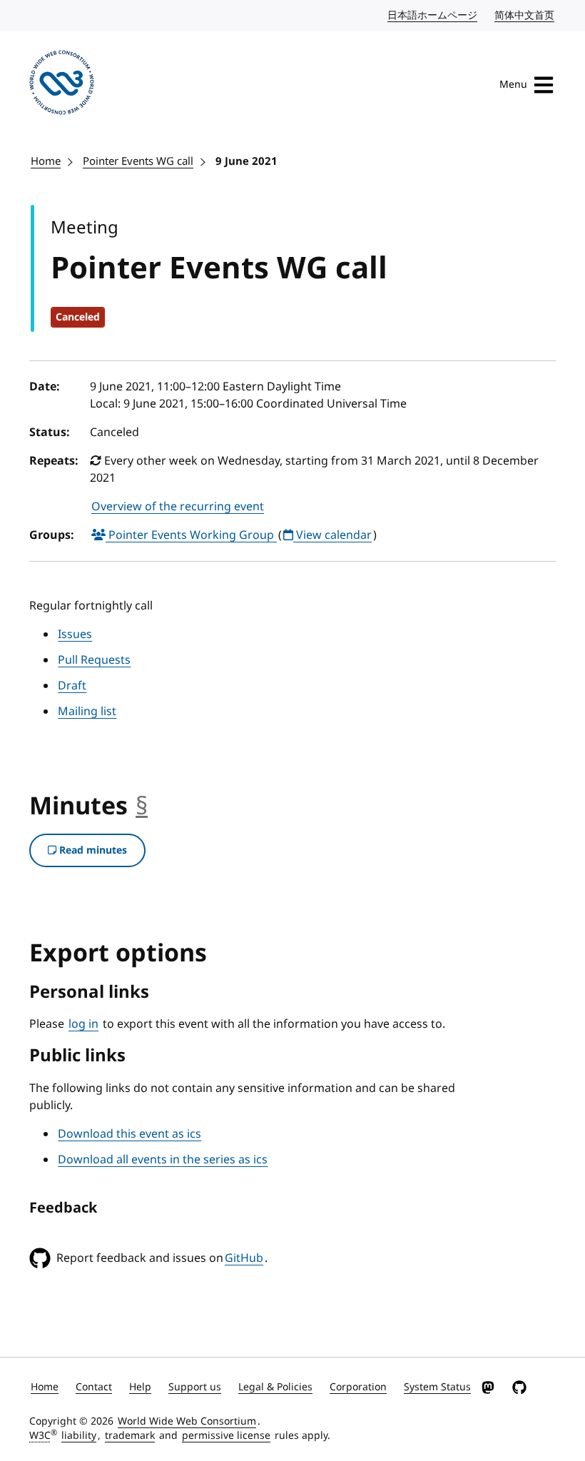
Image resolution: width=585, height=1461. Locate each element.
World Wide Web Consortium (187, 1421)
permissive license (226, 1435)
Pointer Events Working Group (191, 535)
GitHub (244, 1258)
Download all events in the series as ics (163, 1159)
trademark (130, 1435)
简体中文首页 (525, 15)
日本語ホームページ (433, 15)
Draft (72, 685)
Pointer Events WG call (138, 161)
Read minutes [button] (91, 850)
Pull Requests (94, 660)
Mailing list (87, 711)
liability (78, 1435)
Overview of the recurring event (177, 506)
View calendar (332, 535)
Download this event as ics (129, 1134)
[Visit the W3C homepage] (61, 85)
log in (83, 1024)
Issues (75, 634)
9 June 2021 (246, 161)
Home (46, 161)
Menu (513, 84)
